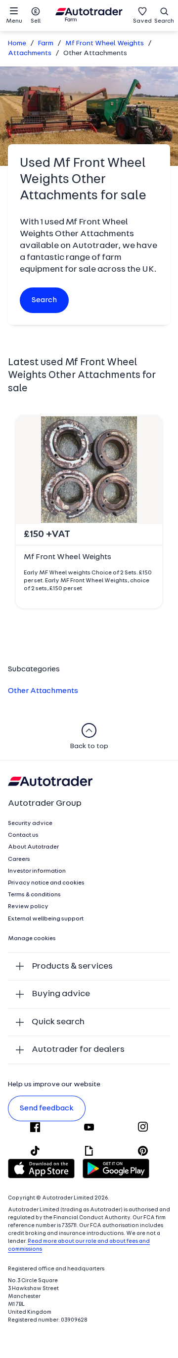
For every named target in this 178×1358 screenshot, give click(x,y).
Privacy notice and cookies (46, 883)
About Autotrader (33, 847)
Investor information (37, 871)
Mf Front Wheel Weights (104, 43)
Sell (36, 21)
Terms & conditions (34, 895)
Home (17, 43)
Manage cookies (32, 939)
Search (164, 21)
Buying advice (61, 994)
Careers (19, 859)
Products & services (72, 966)
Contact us (23, 835)
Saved (142, 21)
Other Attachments (43, 691)
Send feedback (47, 1108)
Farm (45, 43)
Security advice (30, 823)
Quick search (58, 1022)
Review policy (28, 907)
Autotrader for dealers (78, 1049)
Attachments (29, 53)
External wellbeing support (46, 919)
